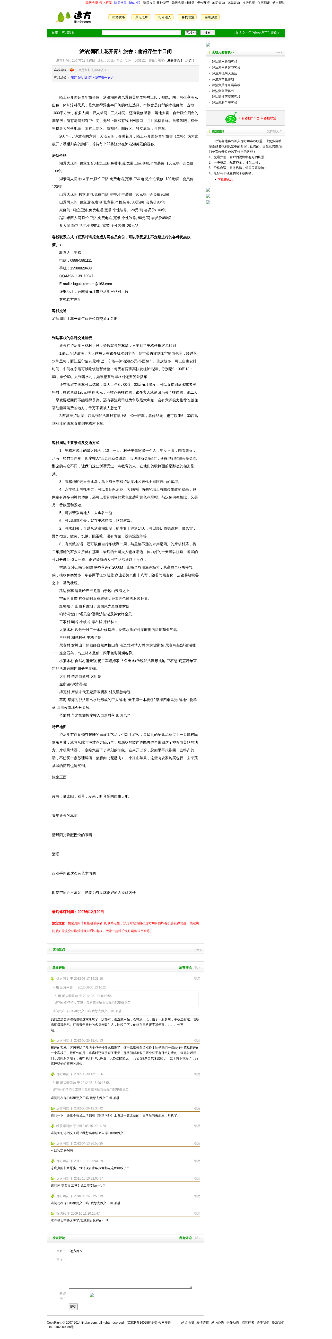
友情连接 (202, 1322)
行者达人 (164, 17)
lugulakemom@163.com (92, 284)
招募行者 (248, 1322)
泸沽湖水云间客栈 (224, 62)
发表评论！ (175, 60)
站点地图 (187, 1322)
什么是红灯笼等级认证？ (92, 70)
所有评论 (185, 967)
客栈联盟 (188, 17)
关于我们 (263, 1322)
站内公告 (217, 1322)
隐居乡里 (211, 17)
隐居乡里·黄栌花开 (155, 3)
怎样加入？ (274, 131)
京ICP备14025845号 (142, 1322)
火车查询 (233, 3)
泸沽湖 (82, 78)
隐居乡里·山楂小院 (126, 3)
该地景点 (58, 949)
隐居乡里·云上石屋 (99, 3)
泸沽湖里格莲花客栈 (226, 67)
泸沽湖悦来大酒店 (224, 73)
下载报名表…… (229, 180)
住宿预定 (263, 3)
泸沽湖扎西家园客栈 (226, 97)
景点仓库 (141, 17)
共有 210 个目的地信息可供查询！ (256, 33)
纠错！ (190, 60)
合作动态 (233, 1322)
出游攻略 (118, 17)
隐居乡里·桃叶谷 (183, 3)
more (197, 949)
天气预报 (203, 3)
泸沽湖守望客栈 (223, 91)
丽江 (74, 78)
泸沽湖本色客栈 (223, 79)
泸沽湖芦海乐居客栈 (226, 85)
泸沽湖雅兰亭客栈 (224, 102)
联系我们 (278, 1322)
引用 (197, 978)
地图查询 (218, 3)
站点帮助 (278, 3)
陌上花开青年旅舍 (101, 78)
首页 (55, 33)
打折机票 (248, 3)
